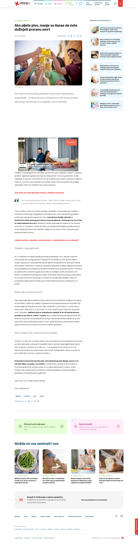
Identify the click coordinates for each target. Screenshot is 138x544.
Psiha (50, 3)
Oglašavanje (18, 538)
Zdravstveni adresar (74, 516)
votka (41, 396)
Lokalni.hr (43, 529)
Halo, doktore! (59, 516)
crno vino (27, 396)
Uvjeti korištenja (37, 538)
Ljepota (59, 3)
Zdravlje (40, 3)
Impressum (27, 538)
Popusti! (62, 529)
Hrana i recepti (45, 516)
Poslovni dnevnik (28, 529)
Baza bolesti (89, 516)
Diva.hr (37, 529)
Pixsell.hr (69, 529)
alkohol (18, 396)
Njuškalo (50, 529)
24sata (56, 529)
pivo (35, 396)
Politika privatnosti (49, 538)
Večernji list (18, 529)
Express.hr (77, 529)
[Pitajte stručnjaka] (136, 527)
